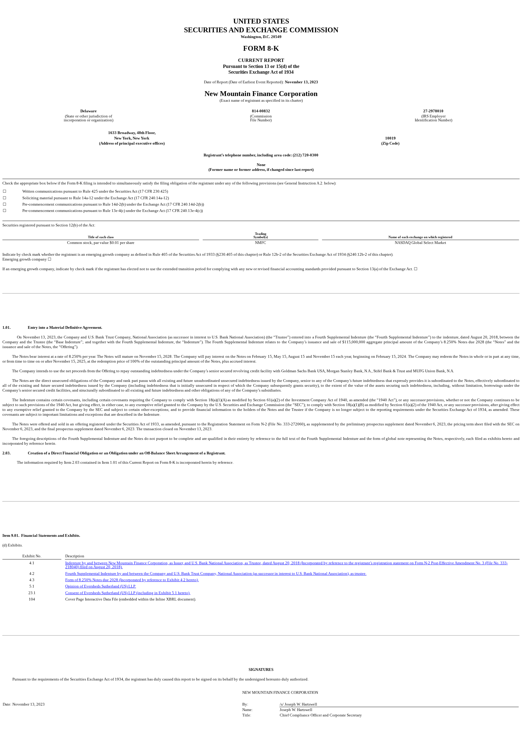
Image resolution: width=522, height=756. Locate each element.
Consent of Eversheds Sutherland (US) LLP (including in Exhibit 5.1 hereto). (127, 593)
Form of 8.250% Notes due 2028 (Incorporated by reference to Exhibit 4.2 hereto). (132, 580)
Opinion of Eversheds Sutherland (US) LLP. (100, 586)
